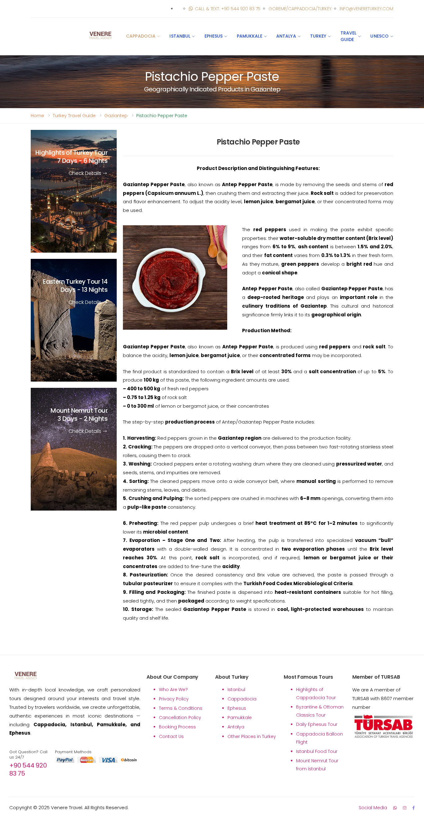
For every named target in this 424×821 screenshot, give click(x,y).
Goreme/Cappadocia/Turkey (300, 9)
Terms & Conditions (180, 708)
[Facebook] (414, 808)
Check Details (85, 173)
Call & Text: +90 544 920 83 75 (227, 9)
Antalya (286, 36)
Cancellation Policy (180, 717)
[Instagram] (404, 808)
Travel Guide (349, 36)
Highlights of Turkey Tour (71, 156)
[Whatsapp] (395, 808)
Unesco (379, 36)
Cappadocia (141, 36)
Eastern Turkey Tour (75, 285)
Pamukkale (249, 36)
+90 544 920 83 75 (28, 769)
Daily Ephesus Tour (316, 724)
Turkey (318, 36)
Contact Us (171, 736)
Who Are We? (173, 689)
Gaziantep (116, 115)
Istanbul (179, 36)
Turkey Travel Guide (74, 115)
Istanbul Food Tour (316, 751)
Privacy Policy (174, 699)
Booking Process (177, 727)
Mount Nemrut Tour (79, 414)
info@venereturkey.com (366, 9)
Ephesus (214, 36)
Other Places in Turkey (252, 736)
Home (37, 115)
